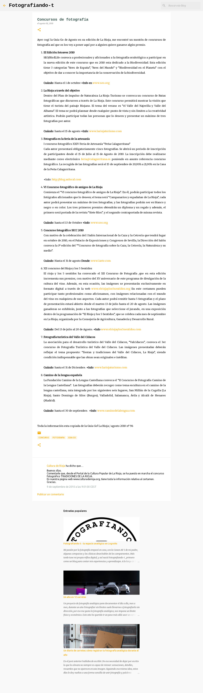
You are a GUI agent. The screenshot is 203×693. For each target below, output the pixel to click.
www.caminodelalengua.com (116, 410)
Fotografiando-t (31, 5)
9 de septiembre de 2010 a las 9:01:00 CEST (71, 486)
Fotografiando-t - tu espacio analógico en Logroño (90, 543)
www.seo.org (101, 82)
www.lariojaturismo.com (105, 131)
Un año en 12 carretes (74, 597)
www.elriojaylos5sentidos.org (110, 288)
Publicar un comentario (50, 494)
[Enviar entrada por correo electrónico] (39, 434)
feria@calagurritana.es (96, 159)
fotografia (59, 438)
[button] (39, 30)
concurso (44, 438)
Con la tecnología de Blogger (103, 688)
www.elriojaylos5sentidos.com (121, 329)
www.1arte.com (101, 260)
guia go (72, 438)
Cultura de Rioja (56, 465)
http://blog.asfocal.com (66, 179)
